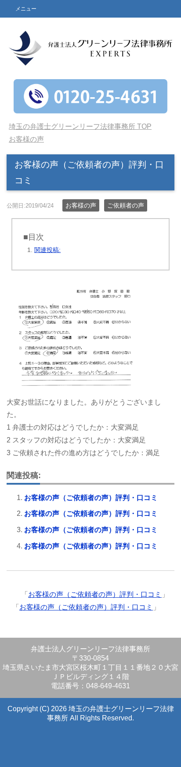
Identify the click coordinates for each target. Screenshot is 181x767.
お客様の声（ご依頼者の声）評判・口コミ (91, 497)
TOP (80, 126)
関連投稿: (47, 249)
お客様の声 (80, 205)
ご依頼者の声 (125, 205)
